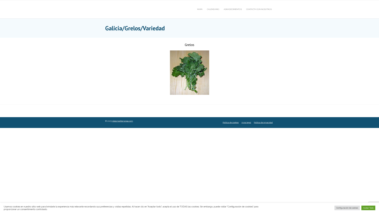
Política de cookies (231, 122)
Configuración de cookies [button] (347, 208)
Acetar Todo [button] (368, 208)
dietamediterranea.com (122, 121)
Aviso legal (246, 122)
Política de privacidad (263, 122)
